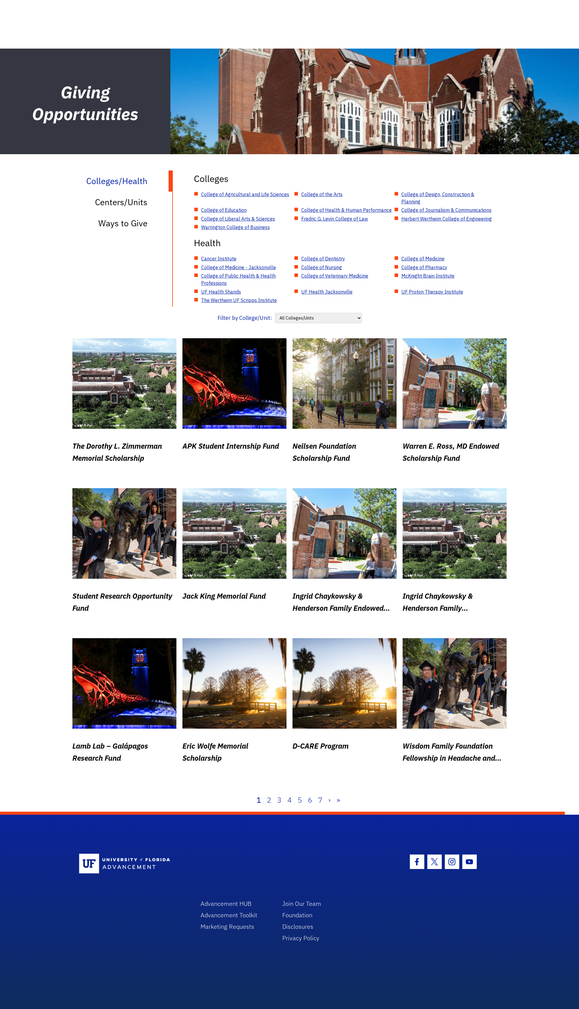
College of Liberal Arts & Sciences (238, 219)
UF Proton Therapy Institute (432, 292)
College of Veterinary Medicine (334, 276)
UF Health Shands (221, 292)
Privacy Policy (300, 938)
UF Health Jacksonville (327, 292)
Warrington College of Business (235, 227)
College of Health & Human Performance (346, 210)
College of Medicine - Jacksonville (238, 267)
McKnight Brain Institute (427, 276)
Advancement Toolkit (229, 915)
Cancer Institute (218, 259)
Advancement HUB (226, 903)
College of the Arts (322, 194)
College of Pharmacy (424, 267)
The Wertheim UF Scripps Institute (239, 300)
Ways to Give (122, 223)
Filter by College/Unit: (244, 317)
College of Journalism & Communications (446, 210)
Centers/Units (121, 202)
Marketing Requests (227, 926)
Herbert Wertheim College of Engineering (446, 219)
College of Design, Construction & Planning (437, 198)
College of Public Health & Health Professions (238, 279)
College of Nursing (321, 267)
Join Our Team (301, 903)
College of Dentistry (323, 259)
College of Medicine (423, 259)
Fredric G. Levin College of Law (334, 219)
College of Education (224, 210)
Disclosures (297, 926)
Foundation (297, 915)
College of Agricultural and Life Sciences (245, 194)
